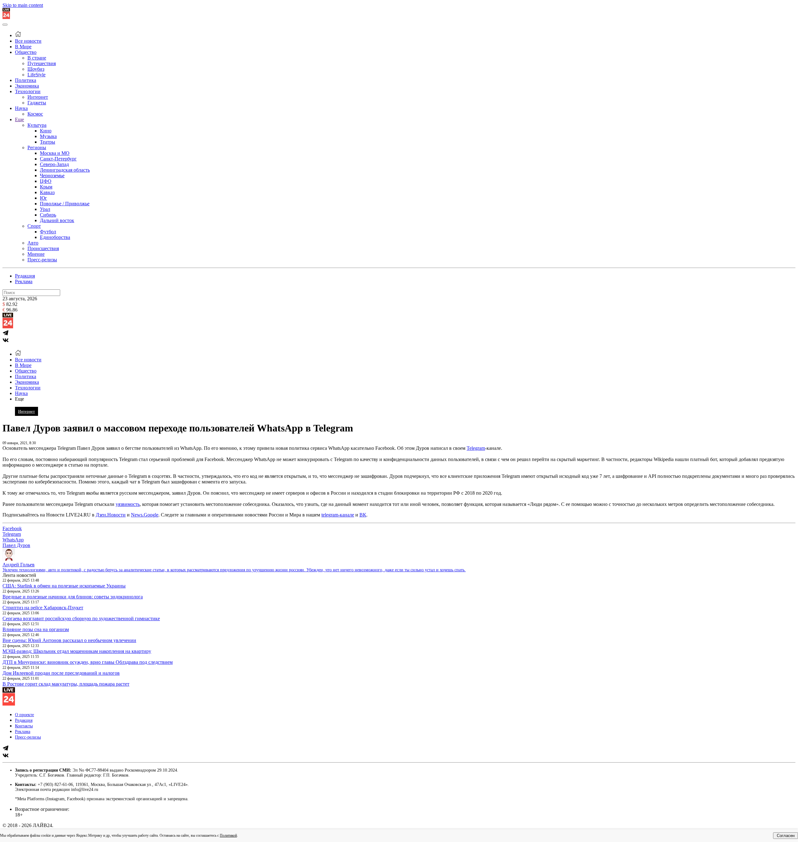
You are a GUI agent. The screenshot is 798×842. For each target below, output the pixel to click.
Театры (47, 142)
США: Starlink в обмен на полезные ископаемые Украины (64, 585)
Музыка (48, 136)
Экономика (27, 85)
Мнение (36, 254)
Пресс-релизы (42, 259)
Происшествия (43, 248)
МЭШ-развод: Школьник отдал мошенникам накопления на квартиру (76, 651)
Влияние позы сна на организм (35, 629)
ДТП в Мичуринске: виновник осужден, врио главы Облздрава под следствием (87, 662)
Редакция (25, 275)
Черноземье (52, 175)
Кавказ (47, 192)
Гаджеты (36, 102)
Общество (25, 52)
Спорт (34, 226)
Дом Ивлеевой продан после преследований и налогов (61, 673)
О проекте (24, 714)
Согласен (786, 835)
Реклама (23, 281)
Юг (43, 198)
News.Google (144, 514)
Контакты (24, 726)
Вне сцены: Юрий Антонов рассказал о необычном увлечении (69, 640)
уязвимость (128, 504)
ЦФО (45, 181)
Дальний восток (57, 220)
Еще (19, 119)
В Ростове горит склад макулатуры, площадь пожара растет (65, 684)
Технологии (28, 91)
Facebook (12, 528)
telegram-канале (337, 514)
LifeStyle (36, 74)
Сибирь (48, 214)
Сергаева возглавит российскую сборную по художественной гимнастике (81, 618)
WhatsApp (13, 539)
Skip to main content (22, 5)
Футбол (48, 231)
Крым (46, 186)
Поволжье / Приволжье (64, 203)
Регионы (36, 147)
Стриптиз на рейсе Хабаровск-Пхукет (42, 607)
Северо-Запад (54, 164)
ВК (362, 514)
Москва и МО (55, 153)
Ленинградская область (65, 170)
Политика (25, 80)
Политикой (228, 835)
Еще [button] (19, 399)
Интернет (37, 97)
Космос (35, 114)
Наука (21, 108)
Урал (45, 209)
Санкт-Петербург (58, 158)
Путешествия (41, 63)
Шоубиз (35, 69)
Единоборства (55, 237)
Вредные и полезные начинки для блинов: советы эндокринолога (72, 596)
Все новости (28, 41)
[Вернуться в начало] (6, 17)
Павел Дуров (16, 545)
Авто (32, 242)
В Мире (23, 46)
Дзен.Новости (111, 514)
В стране (36, 57)
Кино (45, 130)
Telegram (476, 448)
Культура (36, 125)
